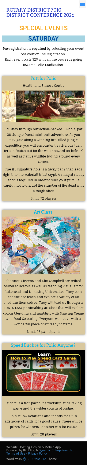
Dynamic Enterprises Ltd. (56, 450)
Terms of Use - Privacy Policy (27, 453)
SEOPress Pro (36, 459)
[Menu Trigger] (82, 4)
